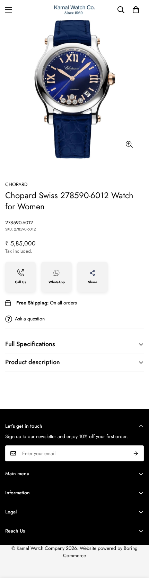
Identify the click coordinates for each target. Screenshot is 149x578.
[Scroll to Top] (136, 541)
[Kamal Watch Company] (74, 10)
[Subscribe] (136, 453)
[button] (136, 10)
